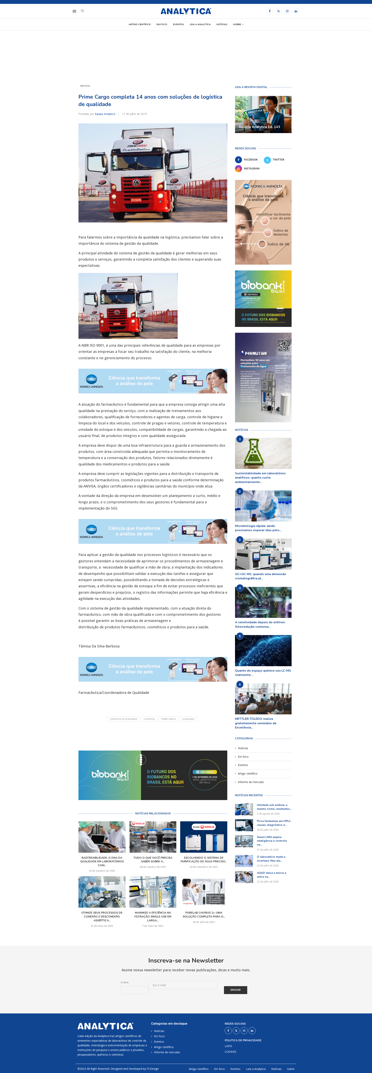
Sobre (237, 24)
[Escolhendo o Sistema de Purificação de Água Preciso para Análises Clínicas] (203, 837)
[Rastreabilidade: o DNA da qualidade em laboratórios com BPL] (102, 837)
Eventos (178, 24)
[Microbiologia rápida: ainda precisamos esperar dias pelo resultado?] (263, 506)
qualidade (189, 718)
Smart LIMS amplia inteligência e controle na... (272, 840)
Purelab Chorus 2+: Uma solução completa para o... (204, 914)
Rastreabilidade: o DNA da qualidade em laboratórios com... (102, 861)
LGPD (228, 1046)
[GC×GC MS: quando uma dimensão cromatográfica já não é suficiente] (263, 554)
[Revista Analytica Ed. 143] (263, 114)
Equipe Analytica (105, 114)
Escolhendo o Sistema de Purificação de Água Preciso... (204, 860)
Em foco (162, 24)
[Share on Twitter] (158, 735)
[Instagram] (287, 11)
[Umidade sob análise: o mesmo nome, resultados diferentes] (244, 809)
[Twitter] (278, 11)
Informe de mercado (251, 782)
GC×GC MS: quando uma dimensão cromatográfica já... (260, 576)
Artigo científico (140, 24)
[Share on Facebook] (150, 735)
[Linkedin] (296, 11)
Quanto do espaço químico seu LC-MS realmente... (263, 673)
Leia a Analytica (200, 24)
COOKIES (230, 1051)
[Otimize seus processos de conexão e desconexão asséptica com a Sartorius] (102, 892)
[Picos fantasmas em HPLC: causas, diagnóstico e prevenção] (244, 825)
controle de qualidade (123, 718)
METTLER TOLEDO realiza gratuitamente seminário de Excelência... (255, 723)
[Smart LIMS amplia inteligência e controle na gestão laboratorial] (244, 841)
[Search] (82, 11)
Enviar (236, 990)
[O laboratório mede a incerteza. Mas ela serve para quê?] (244, 861)
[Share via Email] (176, 735)
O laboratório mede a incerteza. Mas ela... (271, 859)
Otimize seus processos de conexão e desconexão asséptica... (101, 916)
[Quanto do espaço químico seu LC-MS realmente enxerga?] (263, 650)
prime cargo (168, 718)
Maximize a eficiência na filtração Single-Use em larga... (152, 916)
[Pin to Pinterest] (167, 735)
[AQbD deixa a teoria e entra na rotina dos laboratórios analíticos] (244, 877)
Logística (149, 718)
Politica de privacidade (243, 1040)
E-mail (125, 982)
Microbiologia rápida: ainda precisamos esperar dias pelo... (258, 528)
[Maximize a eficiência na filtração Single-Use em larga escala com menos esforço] (153, 892)
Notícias (221, 24)
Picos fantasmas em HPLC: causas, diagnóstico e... (274, 823)
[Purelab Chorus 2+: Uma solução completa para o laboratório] (203, 892)
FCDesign (153, 1068)
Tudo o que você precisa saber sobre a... (152, 860)
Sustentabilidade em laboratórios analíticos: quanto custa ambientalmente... (260, 477)
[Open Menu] (74, 11)
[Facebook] (269, 11)
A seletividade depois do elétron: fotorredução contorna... (260, 624)
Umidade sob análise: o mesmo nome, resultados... (274, 807)
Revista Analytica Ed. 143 (259, 127)
